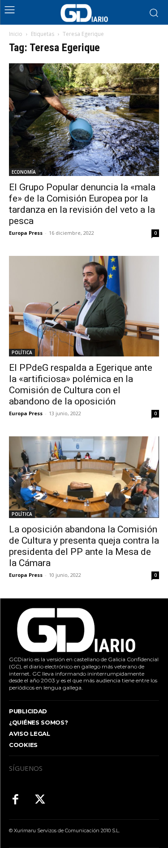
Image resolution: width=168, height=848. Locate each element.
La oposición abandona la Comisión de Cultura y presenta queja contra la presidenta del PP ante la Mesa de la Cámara (84, 546)
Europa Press (26, 232)
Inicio (15, 34)
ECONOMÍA (24, 172)
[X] (40, 800)
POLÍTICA (22, 352)
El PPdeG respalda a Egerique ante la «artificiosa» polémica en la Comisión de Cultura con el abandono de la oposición (80, 384)
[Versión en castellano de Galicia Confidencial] (84, 13)
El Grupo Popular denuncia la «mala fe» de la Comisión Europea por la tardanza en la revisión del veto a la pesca (82, 204)
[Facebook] (15, 800)
